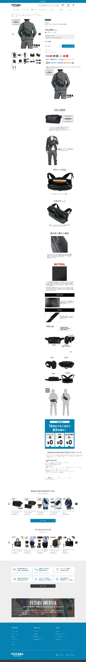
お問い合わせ (58, 639)
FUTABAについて (37, 631)
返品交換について (48, 50)
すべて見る (43, 520)
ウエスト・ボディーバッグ (26, 14)
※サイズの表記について (51, 465)
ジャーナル (70, 9)
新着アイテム (34, 9)
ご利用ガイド (68, 6)
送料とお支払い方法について (62, 634)
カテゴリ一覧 (25, 9)
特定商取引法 (36, 636)
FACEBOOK (61, 655)
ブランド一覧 (16, 9)
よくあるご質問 (59, 636)
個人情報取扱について (38, 639)
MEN (52, 9)
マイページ (63, 6)
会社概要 (35, 634)
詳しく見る (43, 586)
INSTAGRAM (71, 655)
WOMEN (61, 9)
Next (39, 34)
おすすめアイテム (43, 9)
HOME (13, 14)
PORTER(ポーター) (36, 14)
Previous (13, 34)
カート (73, 6)
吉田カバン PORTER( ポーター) (27, 15)
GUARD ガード (40, 15)
